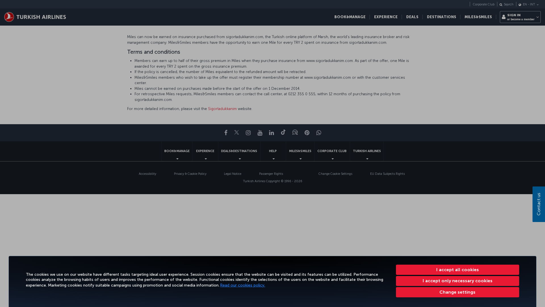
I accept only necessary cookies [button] (457, 280)
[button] (457, 292)
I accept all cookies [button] (457, 269)
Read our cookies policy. (242, 285)
